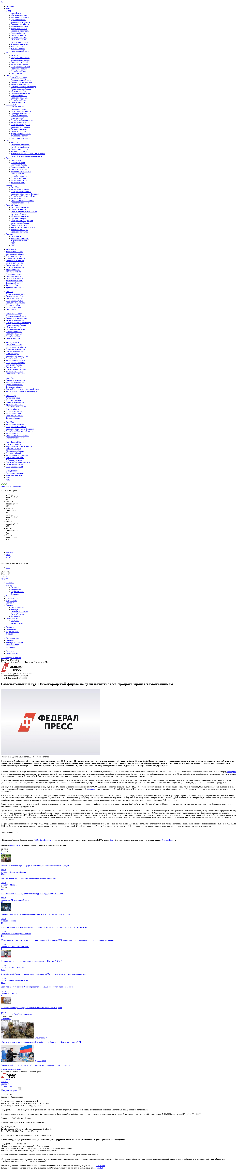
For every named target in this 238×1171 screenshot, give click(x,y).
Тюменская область (19, 151)
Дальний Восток (13, 205)
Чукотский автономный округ (23, 227)
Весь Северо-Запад (19, 78)
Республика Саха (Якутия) (22, 221)
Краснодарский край (20, 62)
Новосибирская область (21, 171)
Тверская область (18, 46)
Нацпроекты (11, 601)
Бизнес (9, 585)
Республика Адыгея (19, 64)
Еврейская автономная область (24, 212)
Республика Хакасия (19, 180)
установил (92, 789)
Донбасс (9, 234)
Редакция (5, 1084)
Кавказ (9, 185)
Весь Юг (14, 55)
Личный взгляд (17, 614)
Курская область (18, 33)
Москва (9, 8)
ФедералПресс (168, 840)
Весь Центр (16, 13)
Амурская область (18, 209)
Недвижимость (17, 592)
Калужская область (19, 29)
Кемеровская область (20, 167)
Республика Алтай (19, 176)
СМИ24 (99, 1168)
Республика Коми (18, 100)
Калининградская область (22, 82)
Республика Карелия (19, 98)
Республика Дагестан (20, 189)
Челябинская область (20, 147)
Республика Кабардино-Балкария (25, 194)
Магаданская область (20, 216)
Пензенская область (19, 116)
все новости (6, 1019)
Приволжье (11, 104)
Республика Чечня (18, 198)
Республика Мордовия (20, 125)
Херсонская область (19, 241)
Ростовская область (19, 69)
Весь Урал (15, 142)
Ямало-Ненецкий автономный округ (26, 156)
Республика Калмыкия (20, 67)
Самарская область (19, 129)
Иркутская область (19, 165)
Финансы (15, 594)
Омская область (17, 174)
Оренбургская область (20, 113)
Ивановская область (19, 26)
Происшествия (12, 598)
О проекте (5, 1079)
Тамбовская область (19, 44)
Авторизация (6, 1086)
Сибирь (9, 158)
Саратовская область (19, 131)
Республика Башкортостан (22, 120)
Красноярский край (19, 169)
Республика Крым (18, 71)
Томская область (18, 183)
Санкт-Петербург (18, 102)
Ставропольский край (20, 203)
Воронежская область (20, 24)
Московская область (19, 15)
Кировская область (19, 109)
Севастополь (16, 73)
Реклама (9, 552)
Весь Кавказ (16, 187)
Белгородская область (20, 17)
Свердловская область (20, 145)
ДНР (13, 245)
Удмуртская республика (21, 134)
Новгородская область (20, 93)
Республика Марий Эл (20, 122)
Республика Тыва (18, 178)
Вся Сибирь (16, 160)
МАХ (36, 840)
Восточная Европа (18, 872)
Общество (10, 596)
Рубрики (4, 578)
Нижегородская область (21, 111)
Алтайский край (18, 163)
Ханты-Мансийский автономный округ (28, 154)
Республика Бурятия (19, 232)
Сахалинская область (20, 223)
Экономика (15, 587)
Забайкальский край (19, 230)
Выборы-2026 (40, 1061)
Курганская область (19, 149)
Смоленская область (19, 42)
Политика (10, 583)
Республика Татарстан (20, 127)
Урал (8, 140)
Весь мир (10, 6)
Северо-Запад (11, 75)
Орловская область (19, 37)
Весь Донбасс (16, 236)
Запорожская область (20, 238)
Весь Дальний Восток (20, 207)
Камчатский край (18, 214)
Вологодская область (20, 84)
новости (4, 576)
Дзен (112, 840)
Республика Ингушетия (21, 192)
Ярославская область (20, 51)
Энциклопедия (17, 607)
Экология (10, 603)
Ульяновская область (19, 136)
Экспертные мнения (19, 612)
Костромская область (20, 31)
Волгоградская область (20, 60)
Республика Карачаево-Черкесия (24, 196)
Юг (7, 53)
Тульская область (18, 49)
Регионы (4, 2)
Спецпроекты (12, 618)
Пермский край (17, 118)
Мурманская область (19, 91)
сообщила (231, 772)
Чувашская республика (20, 138)
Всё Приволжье (17, 107)
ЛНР (13, 243)
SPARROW (100, 1166)
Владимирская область (20, 22)
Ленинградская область (21, 89)
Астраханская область (20, 58)
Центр (8, 11)
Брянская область (18, 20)
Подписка (15, 621)
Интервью (15, 616)
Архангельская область (20, 80)
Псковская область (19, 96)
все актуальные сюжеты (11, 1069)
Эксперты (10, 605)
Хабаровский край (19, 225)
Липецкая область (18, 35)
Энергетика (16, 589)
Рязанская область (18, 40)
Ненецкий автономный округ (23, 87)
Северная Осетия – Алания (22, 201)
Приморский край (18, 218)
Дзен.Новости (45, 840)
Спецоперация (41, 1038)
